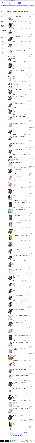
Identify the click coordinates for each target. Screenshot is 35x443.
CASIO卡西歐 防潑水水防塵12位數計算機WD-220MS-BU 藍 (20, 276)
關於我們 (24, 441)
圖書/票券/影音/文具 (3, 16)
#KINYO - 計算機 (25, 434)
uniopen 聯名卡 (28, 5)
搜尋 (25, 432)
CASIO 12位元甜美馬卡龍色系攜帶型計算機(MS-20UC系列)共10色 (20, 209)
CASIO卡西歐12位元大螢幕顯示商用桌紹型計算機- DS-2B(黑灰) (20, 383)
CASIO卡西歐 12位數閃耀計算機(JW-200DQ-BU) (19, 116)
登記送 (10, 5)
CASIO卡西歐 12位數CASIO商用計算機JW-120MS (19, 369)
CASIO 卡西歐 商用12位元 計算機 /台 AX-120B (19, 388)
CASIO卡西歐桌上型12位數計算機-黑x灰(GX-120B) (19, 322)
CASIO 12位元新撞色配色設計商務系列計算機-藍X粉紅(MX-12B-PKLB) (20, 402)
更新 (34, 440)
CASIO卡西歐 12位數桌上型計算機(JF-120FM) (19, 136)
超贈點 (32, 5)
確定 (5, 35)
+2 (18, 200)
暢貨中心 (13, 5)
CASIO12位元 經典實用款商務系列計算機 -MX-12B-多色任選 (20, 196)
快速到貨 (16, 5)
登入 (23, 2)
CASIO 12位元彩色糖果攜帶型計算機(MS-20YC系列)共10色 (20, 375)
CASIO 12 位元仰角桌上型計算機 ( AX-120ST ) (19, 249)
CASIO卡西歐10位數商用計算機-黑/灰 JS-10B (18, 302)
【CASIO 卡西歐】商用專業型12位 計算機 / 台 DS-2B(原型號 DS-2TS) (20, 255)
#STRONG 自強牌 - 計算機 (11, 435)
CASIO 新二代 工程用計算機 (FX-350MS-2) (18, 215)
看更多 (22, 5)
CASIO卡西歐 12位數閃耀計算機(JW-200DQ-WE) (19, 50)
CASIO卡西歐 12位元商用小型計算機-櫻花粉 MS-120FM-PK (20, 329)
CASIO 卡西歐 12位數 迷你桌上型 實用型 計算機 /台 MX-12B (20, 282)
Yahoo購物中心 (4, 3)
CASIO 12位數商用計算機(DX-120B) (17, 36)
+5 (18, 360)
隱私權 (31, 441)
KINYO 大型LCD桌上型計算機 (17, 63)
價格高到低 (27, 14)
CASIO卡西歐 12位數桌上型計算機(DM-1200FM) (19, 70)
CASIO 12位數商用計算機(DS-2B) (17, 89)
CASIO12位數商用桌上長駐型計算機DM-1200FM (19, 242)
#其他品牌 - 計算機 (17, 435)
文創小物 (2, 22)
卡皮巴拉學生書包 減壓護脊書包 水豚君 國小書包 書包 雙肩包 (20, 356)
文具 (1, 17)
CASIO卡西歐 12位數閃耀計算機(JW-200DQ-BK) (19, 169)
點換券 (6, 5)
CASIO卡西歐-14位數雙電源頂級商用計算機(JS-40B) (19, 295)
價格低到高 (24, 14)
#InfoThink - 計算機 (20, 434)
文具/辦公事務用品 (3, 25)
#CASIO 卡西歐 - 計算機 (10, 434)
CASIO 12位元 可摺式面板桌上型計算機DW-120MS (19, 262)
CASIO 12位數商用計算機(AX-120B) (17, 149)
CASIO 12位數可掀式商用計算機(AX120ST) (18, 16)
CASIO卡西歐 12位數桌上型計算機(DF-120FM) (19, 143)
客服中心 (22, 441)
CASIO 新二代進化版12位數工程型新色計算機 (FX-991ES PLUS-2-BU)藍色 (20, 349)
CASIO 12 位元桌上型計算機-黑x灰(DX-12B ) (18, 415)
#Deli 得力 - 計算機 (22, 435)
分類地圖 (34, 441)
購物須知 (27, 441)
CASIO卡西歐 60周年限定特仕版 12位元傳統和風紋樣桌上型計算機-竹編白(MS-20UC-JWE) (20, 269)
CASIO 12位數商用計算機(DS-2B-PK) (18, 162)
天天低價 (20, 5)
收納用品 (2, 21)
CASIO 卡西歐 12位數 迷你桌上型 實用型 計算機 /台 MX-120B (20, 362)
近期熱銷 (30, 14)
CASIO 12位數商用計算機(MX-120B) (17, 43)
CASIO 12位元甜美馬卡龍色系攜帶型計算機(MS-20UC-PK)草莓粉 (20, 343)
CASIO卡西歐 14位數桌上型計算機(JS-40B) (18, 96)
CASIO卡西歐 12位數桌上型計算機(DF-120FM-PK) (19, 123)
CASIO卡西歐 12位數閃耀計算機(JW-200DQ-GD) (19, 176)
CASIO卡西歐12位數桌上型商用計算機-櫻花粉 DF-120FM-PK (20, 409)
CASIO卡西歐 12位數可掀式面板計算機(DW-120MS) (19, 57)
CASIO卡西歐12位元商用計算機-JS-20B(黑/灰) (19, 309)
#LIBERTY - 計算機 (29, 434)
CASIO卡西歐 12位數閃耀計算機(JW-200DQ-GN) (19, 103)
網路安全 (29, 441)
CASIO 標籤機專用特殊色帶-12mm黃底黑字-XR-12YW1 (20, 235)
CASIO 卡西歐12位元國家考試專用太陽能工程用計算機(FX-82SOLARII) (20, 202)
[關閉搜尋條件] (11, 2)
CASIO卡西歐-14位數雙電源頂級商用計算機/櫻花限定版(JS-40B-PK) (20, 315)
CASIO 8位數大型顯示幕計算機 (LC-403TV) (18, 222)
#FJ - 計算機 (15, 434)
